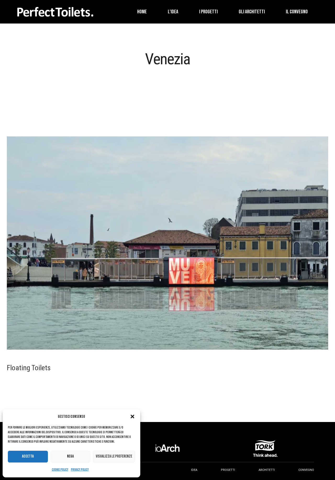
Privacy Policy (80, 470)
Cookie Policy (60, 470)
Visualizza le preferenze (114, 456)
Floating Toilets (29, 367)
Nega (70, 456)
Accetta (28, 456)
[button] (132, 416)
